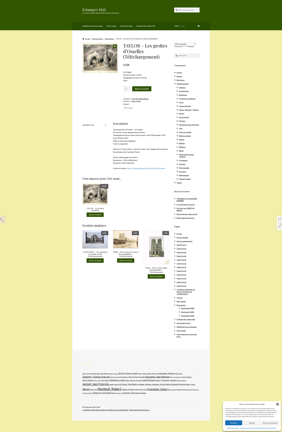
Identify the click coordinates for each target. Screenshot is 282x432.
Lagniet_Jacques (114, 384)
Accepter (233, 423)
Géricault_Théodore (170, 380)
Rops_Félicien (89, 393)
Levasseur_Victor (158, 384)
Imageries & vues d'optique (189, 125)
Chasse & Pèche (185, 106)
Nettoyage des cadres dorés (187, 214)
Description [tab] (88, 125)
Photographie (184, 168)
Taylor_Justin (136, 101)
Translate (190, 46)
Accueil (87, 39)
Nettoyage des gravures (185, 218)
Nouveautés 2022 (187, 316)
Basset (92, 373)
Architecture (184, 91)
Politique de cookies (233, 428)
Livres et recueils (185, 132)
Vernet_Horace (140, 393)
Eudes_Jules (96, 380)
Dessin (181, 113)
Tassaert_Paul (119, 393)
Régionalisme (109, 39)
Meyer (86, 389)
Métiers (182, 143)
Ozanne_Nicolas (128, 389)
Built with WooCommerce (139, 410)
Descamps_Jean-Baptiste (157, 376)
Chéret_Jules (178, 373)
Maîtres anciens (185, 136)
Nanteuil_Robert (109, 389)
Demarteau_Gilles (126, 377)
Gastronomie (184, 117)
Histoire (182, 121)
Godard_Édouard (148, 380)
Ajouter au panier (142, 89)
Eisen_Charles (87, 380)
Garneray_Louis (117, 380)
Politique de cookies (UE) (145, 26)
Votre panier (181, 331)
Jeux (180, 128)
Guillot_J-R (159, 380)
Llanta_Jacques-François (175, 384)
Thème (179, 183)
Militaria (182, 147)
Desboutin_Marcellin (138, 377)
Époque (179, 76)
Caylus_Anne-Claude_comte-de (147, 373)
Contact (180, 298)
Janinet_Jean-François (95, 384)
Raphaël (179, 389)
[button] (277, 404)
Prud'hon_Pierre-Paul (140, 389)
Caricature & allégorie (187, 99)
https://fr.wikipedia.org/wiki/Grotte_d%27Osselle (146, 168)
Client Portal (181, 245)
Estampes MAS (94, 9)
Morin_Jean (93, 389)
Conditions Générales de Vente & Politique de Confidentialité (258, 428)
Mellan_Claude (190, 384)
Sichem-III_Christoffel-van (104, 393)
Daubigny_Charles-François (96, 376)
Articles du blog (126, 26)
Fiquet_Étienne (105, 380)
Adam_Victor (86, 373)
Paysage (135, 99)
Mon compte (111, 26)
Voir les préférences (270, 423)
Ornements (183, 160)
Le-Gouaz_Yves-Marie (128, 384)
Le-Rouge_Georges (144, 384)
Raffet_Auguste (172, 389)
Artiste (179, 73)
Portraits (182, 172)
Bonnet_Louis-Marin (101, 373)
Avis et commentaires (184, 241)
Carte (181, 102)
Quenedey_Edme (157, 389)
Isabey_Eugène (181, 380)
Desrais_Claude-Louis (176, 377)
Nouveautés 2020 (187, 308)
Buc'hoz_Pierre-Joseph (128, 373)
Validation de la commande (92, 26)
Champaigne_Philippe (166, 373)
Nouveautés (181, 305)
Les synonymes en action (186, 204)
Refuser (252, 423)
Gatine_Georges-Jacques (133, 380)
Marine (181, 140)
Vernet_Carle (129, 393)
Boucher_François (113, 373)
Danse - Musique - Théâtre (189, 110)
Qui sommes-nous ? (184, 323)
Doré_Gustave (186, 377)
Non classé (181, 80)
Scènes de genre (185, 179)
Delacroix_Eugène (115, 377)
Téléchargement (97, 39)
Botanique (183, 95)
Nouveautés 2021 (187, 312)
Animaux (182, 87)
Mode (181, 151)
